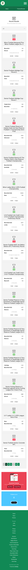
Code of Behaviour (14, 555)
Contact (14, 530)
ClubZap (16, 566)
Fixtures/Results (21, 8)
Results (14, 521)
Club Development (14, 542)
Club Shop (14, 548)
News (7, 8)
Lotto (14, 523)
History (14, 533)
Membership (14, 559)
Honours (14, 536)
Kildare (13, 557)
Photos (14, 528)
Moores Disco (14, 546)
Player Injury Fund (14, 551)
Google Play (17, 486)
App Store (10, 486)
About (14, 525)
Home (14, 513)
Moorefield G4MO (14, 553)
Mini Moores (14, 538)
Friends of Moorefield (14, 544)
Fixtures (14, 517)
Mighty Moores (14, 540)
